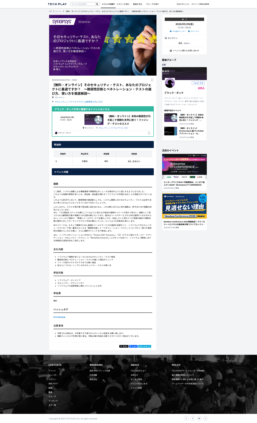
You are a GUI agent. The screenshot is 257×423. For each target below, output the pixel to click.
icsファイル (195, 31)
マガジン (52, 379)
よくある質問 (136, 379)
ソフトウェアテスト (75, 101)
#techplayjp (59, 317)
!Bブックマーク (144, 346)
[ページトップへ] (57, 4)
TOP (50, 11)
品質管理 (88, 101)
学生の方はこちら (183, 4)
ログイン (195, 4)
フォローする (198, 83)
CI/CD (100, 101)
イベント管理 (136, 387)
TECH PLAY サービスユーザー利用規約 (188, 370)
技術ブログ (53, 383)
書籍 (50, 392)
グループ (52, 396)
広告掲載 (93, 375)
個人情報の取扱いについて (183, 375)
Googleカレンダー (179, 31)
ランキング (53, 400)
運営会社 (93, 379)
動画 (50, 387)
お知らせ (134, 375)
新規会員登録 (204, 4)
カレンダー (53, 375)
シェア (134, 346)
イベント (58, 11)
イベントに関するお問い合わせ (186, 50)
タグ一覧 (52, 405)
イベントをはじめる (139, 383)
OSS (95, 101)
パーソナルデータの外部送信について (188, 383)
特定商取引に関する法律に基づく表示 (188, 379)
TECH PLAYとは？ (138, 370)
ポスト (125, 346)
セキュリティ (60, 101)
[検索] (97, 4)
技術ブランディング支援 (100, 370)
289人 (201, 88)
